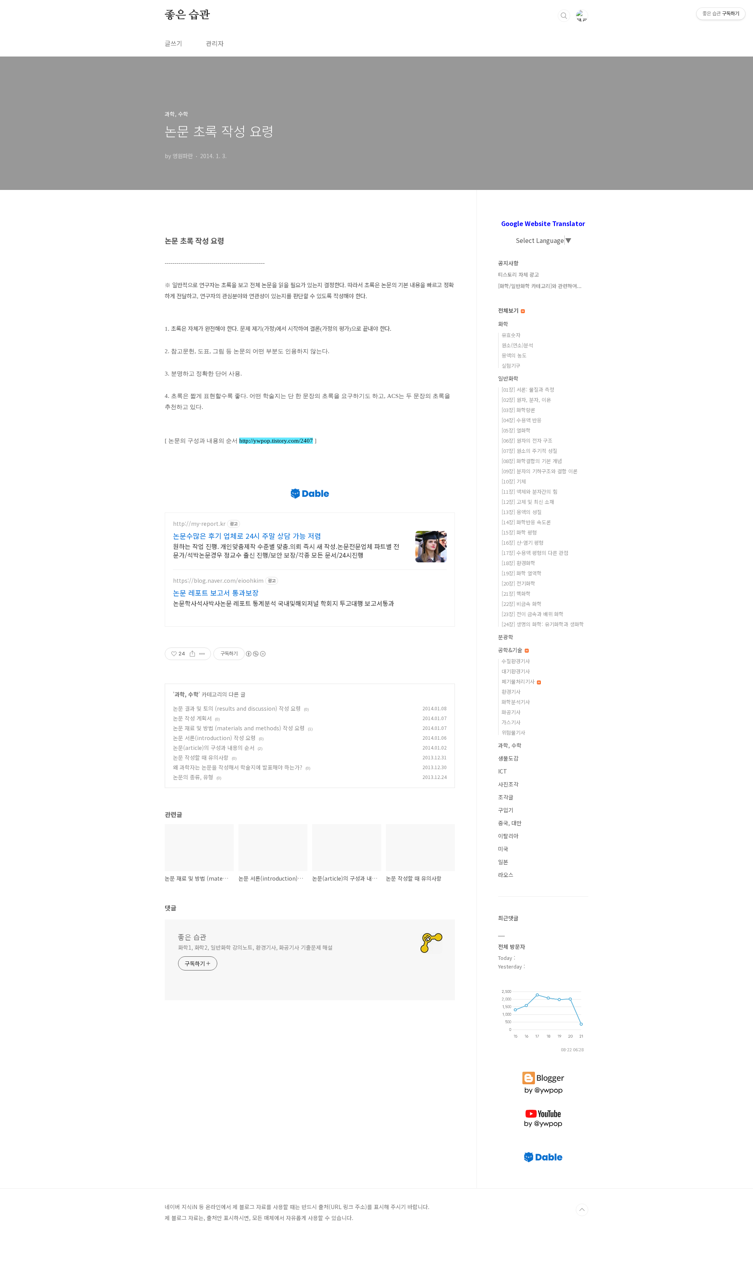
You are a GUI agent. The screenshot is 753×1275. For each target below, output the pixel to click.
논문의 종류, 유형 (193, 777)
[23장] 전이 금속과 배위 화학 (533, 614)
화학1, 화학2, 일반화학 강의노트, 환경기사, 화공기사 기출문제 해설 (255, 947)
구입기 (505, 810)
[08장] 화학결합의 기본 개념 (532, 461)
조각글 (505, 797)
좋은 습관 (187, 15)
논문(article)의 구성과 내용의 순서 (214, 748)
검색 (564, 16)
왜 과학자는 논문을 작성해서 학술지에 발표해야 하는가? (237, 767)
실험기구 (511, 365)
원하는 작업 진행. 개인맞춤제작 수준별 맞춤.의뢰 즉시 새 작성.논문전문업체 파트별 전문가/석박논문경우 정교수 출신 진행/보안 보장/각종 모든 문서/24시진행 (286, 550)
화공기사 (511, 712)
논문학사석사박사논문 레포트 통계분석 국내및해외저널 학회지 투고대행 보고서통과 (283, 602)
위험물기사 (513, 732)
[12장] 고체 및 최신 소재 (528, 501)
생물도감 (508, 758)
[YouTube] (543, 1109)
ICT (502, 771)
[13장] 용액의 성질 (522, 512)
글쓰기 (173, 43)
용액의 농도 (514, 355)
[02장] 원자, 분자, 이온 (526, 399)
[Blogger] (543, 1071)
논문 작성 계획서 (192, 718)
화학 (503, 324)
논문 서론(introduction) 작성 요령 (214, 738)
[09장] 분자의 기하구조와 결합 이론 (540, 471)
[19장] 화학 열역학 (522, 573)
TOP (582, 1210)
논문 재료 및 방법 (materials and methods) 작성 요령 (239, 728)
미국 (503, 849)
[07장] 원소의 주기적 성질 (529, 450)
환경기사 (511, 691)
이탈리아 (508, 836)
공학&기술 (511, 650)
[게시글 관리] (202, 654)
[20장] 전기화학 (518, 583)
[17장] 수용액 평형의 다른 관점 (535, 552)
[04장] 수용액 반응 (522, 420)
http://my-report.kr (199, 523)
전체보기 (509, 310)
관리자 (215, 43)
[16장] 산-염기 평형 (523, 542)
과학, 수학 (186, 694)
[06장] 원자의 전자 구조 (527, 440)
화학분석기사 (516, 702)
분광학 (505, 637)
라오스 (505, 875)
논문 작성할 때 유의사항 (201, 757)
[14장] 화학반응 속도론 (526, 522)
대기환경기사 (516, 671)
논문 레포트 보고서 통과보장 (216, 592)
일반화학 (508, 378)
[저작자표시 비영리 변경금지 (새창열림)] (255, 654)
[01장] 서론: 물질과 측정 (528, 389)
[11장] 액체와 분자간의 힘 (529, 491)
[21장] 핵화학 (516, 593)
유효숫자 (511, 335)
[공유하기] (192, 654)
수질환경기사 (516, 661)
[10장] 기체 (514, 481)
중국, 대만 (510, 823)
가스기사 (511, 722)
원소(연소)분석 (517, 345)
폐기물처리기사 (519, 681)
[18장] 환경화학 (518, 563)
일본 (503, 862)
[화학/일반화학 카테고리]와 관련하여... (540, 286)
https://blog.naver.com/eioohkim (218, 580)
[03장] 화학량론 (518, 410)
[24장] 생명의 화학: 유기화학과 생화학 (543, 624)
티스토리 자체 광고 (518, 274)
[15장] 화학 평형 (519, 532)
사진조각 (508, 784)
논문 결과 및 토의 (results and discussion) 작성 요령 (237, 708)
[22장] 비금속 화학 (522, 603)
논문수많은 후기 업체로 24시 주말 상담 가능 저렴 (247, 535)
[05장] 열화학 (516, 430)
